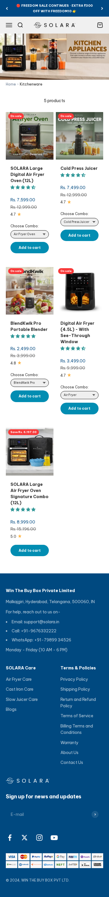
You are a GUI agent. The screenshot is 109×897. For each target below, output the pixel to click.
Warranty (69, 742)
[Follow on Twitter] (24, 838)
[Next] (102, 8)
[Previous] (7, 8)
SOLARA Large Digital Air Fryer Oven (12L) (27, 174)
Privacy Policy (74, 679)
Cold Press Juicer (79, 168)
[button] (23, 187)
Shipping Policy (75, 689)
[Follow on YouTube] (54, 838)
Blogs (11, 709)
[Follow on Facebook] (10, 838)
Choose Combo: (24, 226)
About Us (69, 752)
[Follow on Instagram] (39, 838)
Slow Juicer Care (22, 699)
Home (11, 84)
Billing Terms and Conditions (76, 729)
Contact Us (71, 762)
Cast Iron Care (19, 689)
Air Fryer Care (19, 679)
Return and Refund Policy (78, 702)
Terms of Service (76, 715)
